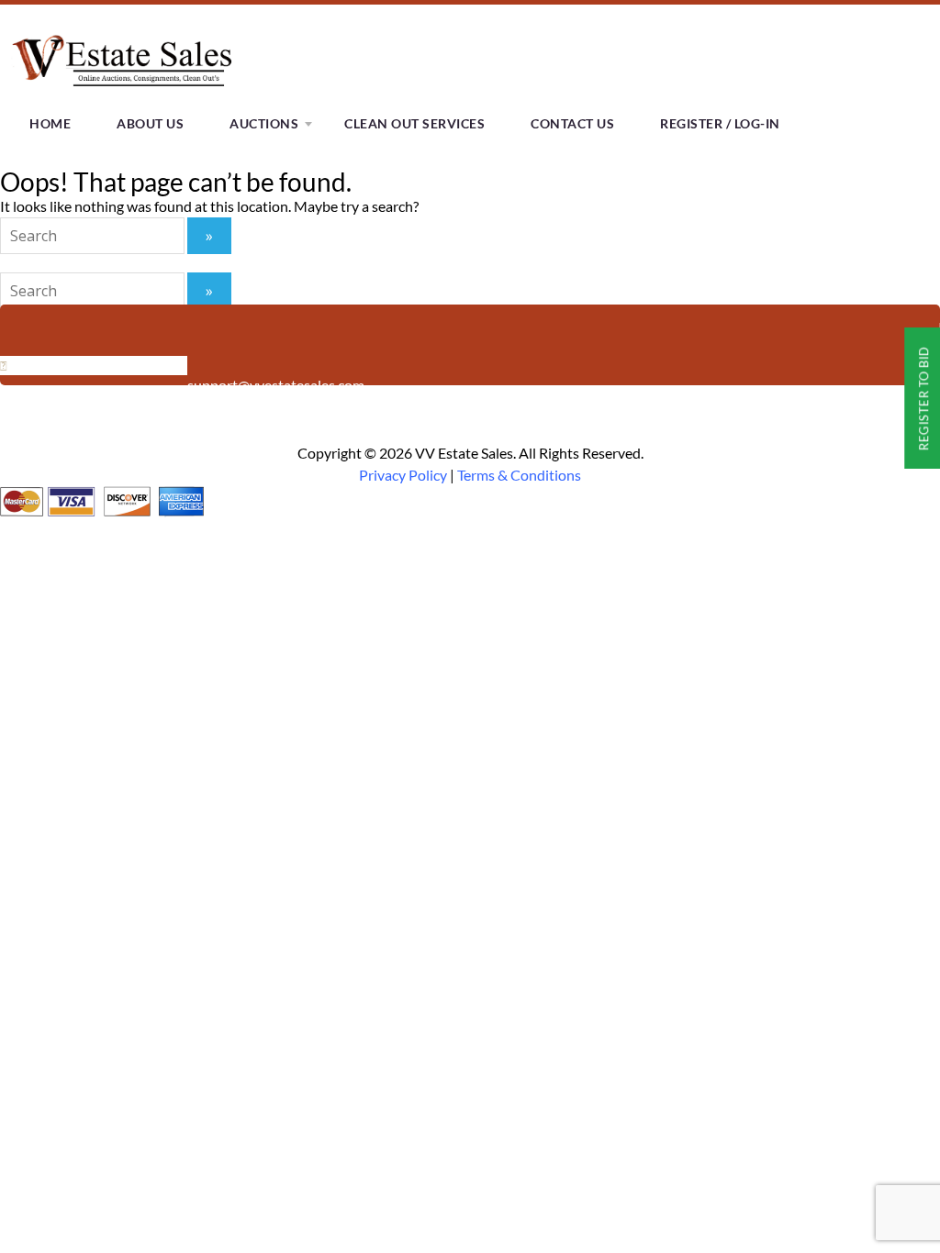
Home (50, 123)
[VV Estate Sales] (126, 91)
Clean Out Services (414, 123)
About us (150, 123)
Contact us (572, 123)
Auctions (263, 123)
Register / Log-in (720, 123)
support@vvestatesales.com (275, 385)
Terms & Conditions (519, 474)
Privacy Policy (403, 474)
